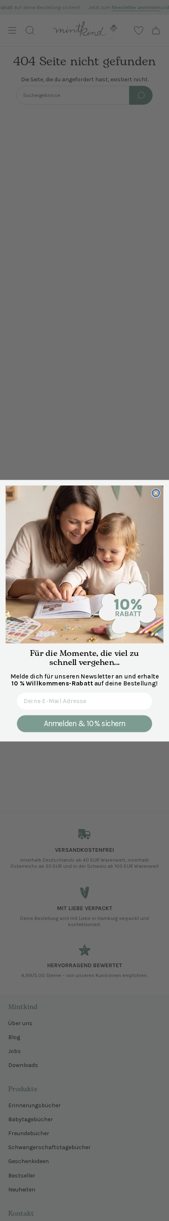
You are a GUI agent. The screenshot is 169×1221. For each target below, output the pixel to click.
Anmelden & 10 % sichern (85, 723)
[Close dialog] (156, 493)
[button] (85, 564)
